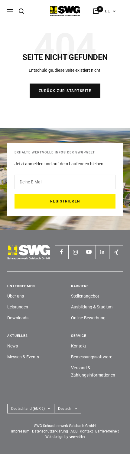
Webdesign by (56, 437)
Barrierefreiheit (107, 431)
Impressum (20, 431)
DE (107, 11)
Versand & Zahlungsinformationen (93, 371)
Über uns (15, 296)
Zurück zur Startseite (65, 91)
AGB (73, 431)
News (12, 346)
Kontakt (78, 346)
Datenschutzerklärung (50, 431)
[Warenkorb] (96, 11)
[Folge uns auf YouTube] (89, 252)
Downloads (17, 317)
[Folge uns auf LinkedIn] (102, 252)
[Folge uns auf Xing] (116, 252)
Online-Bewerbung (88, 317)
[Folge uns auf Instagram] (75, 252)
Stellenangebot (85, 296)
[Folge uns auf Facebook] (61, 252)
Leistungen (17, 306)
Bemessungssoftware (91, 356)
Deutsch (64, 408)
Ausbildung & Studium (91, 306)
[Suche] (21, 11)
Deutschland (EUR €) (28, 408)
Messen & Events (23, 356)
